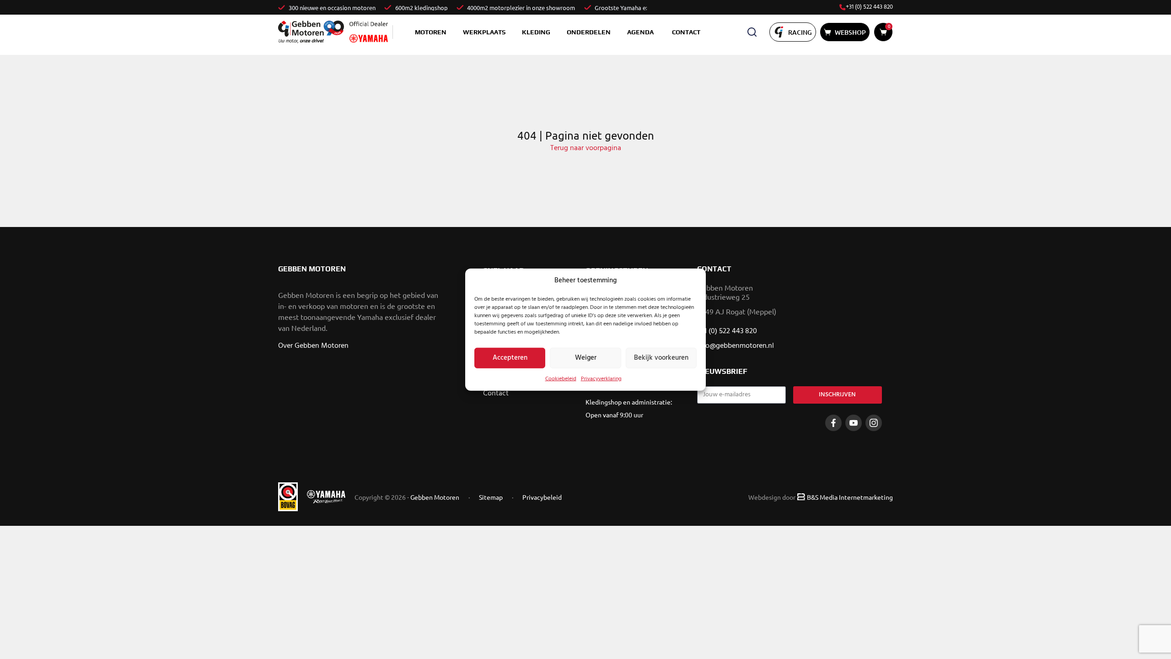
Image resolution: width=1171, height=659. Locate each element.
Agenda (640, 32)
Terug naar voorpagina (585, 148)
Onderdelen (589, 32)
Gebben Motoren (434, 497)
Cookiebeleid (560, 378)
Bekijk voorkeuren (661, 357)
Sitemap (491, 497)
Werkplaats (484, 32)
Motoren (430, 32)
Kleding (536, 32)
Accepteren (510, 357)
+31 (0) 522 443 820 (869, 7)
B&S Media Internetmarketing (850, 497)
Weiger (585, 357)
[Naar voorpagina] (311, 32)
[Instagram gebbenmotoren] (873, 423)
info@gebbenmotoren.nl (735, 346)
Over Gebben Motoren (313, 345)
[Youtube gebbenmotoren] (853, 423)
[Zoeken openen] (752, 32)
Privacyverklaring (601, 378)
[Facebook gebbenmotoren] (833, 423)
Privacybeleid (542, 497)
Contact (686, 32)
